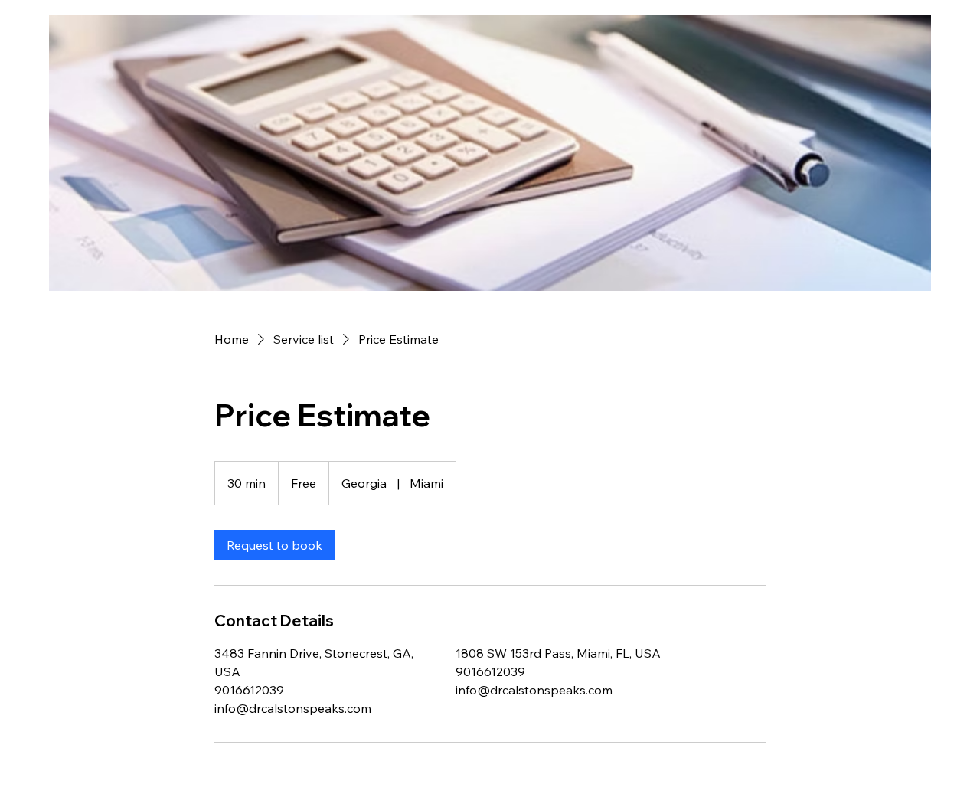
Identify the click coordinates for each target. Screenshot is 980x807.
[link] (274, 545)
